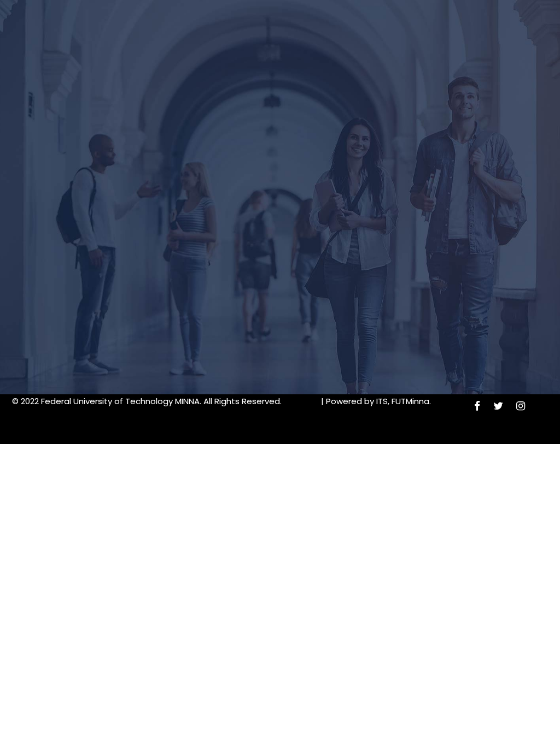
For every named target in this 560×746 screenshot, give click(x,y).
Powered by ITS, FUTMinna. (378, 401)
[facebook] (477, 406)
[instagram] (520, 406)
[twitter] (498, 406)
